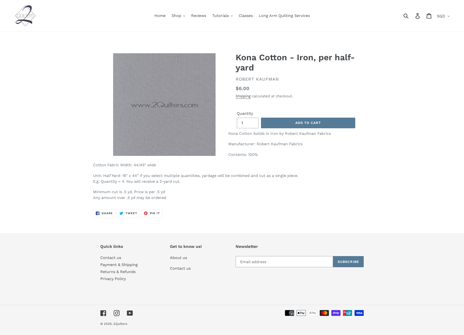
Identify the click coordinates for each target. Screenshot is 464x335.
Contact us (110, 257)
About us (178, 257)
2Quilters (120, 324)
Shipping (243, 96)
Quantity (245, 113)
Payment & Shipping (119, 264)
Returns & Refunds (118, 271)
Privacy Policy (113, 278)
